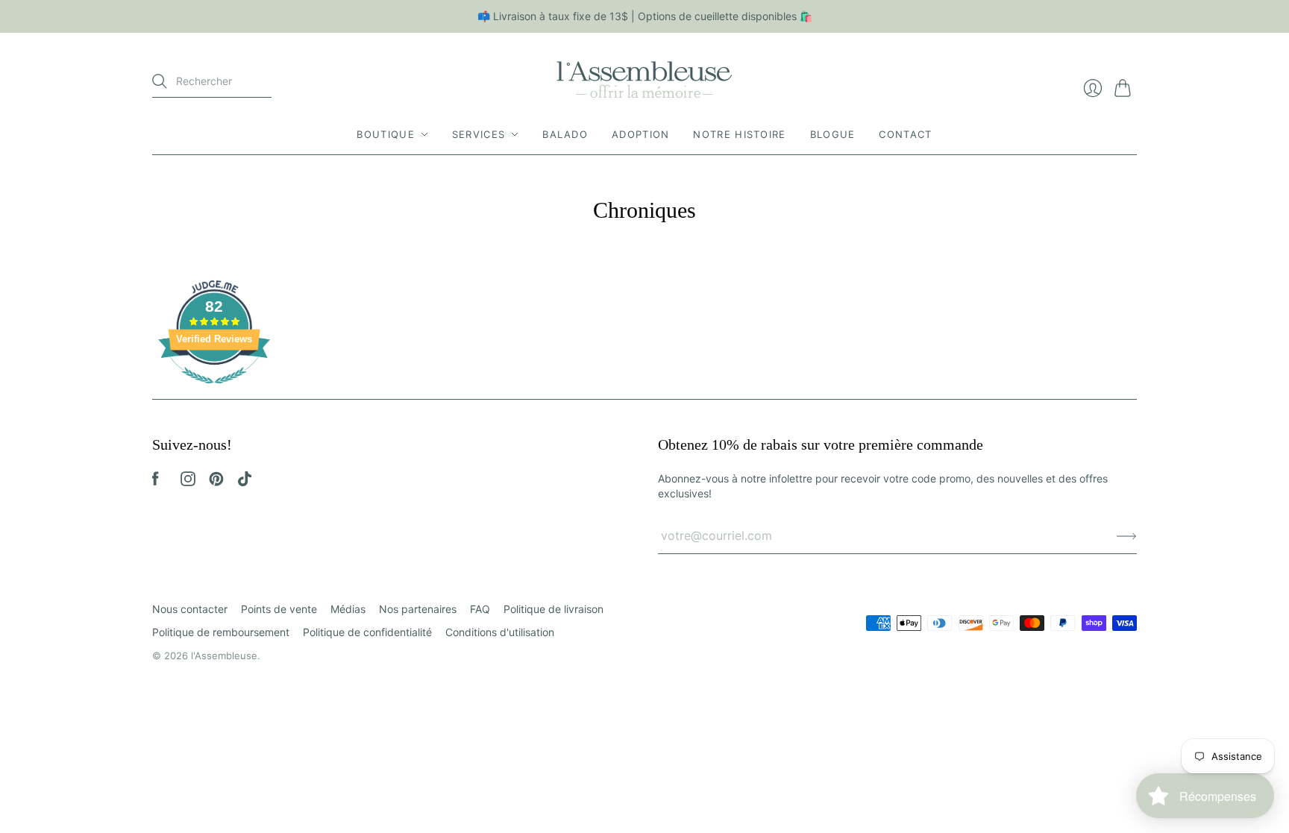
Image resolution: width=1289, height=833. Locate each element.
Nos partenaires (418, 609)
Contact (905, 134)
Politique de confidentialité (367, 632)
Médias (348, 609)
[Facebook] (155, 481)
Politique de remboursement (220, 632)
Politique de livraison (553, 609)
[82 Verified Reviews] (214, 390)
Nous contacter (190, 609)
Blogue (833, 134)
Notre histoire (739, 134)
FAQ (480, 609)
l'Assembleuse (224, 655)
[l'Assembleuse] (644, 77)
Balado (565, 134)
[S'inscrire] (1127, 535)
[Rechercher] (159, 81)
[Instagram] (188, 481)
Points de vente (279, 609)
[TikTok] (244, 481)
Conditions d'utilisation (499, 632)
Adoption (640, 134)
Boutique (385, 134)
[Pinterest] (216, 481)
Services (478, 134)
